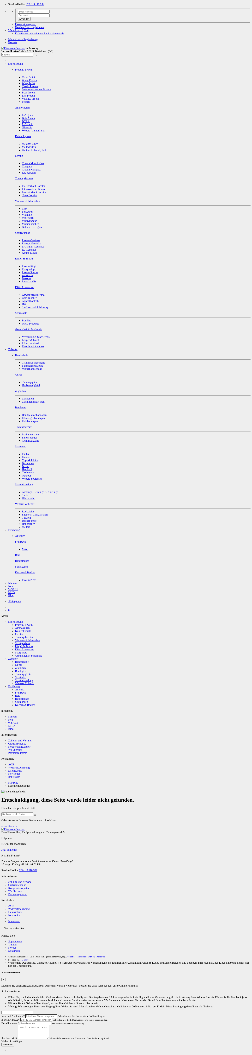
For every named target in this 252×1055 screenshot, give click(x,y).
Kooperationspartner (19, 746)
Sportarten (20, 677)
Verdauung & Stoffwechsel (36, 336)
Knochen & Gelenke (33, 346)
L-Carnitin (27, 124)
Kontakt (12, 42)
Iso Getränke (29, 249)
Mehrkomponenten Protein (36, 89)
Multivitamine (29, 220)
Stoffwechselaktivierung (35, 307)
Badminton (28, 463)
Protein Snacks (30, 272)
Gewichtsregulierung (33, 294)
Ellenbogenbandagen (33, 418)
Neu (10, 586)
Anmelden (24, 19)
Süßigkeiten (21, 701)
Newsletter (14, 773)
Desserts (26, 278)
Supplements (15, 941)
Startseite (13, 782)
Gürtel (18, 664)
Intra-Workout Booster (34, 189)
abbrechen (8, 1044)
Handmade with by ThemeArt (91, 956)
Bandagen (20, 671)
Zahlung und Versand (20, 740)
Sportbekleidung (24, 680)
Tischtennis (28, 472)
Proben (26, 101)
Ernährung (14, 530)
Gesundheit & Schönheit (28, 655)
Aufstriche (27, 275)
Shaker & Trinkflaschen (35, 514)
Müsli (25, 549)
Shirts (25, 495)
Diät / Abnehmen (24, 649)
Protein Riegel (29, 266)
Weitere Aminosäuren (33, 130)
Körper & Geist (30, 340)
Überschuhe (28, 498)
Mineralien (28, 217)
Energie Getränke (31, 243)
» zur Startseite (9, 826)
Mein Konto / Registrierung (23, 39)
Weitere (26, 526)
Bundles (26, 320)
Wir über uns (15, 749)
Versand (71, 956)
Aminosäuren (22, 627)
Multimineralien (30, 224)
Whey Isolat (28, 83)
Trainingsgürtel (30, 382)
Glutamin (27, 127)
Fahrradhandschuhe (32, 365)
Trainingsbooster (24, 637)
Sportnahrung (15, 63)
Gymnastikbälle (30, 440)
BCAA (26, 121)
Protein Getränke (31, 240)
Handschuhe (22, 661)
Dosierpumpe (29, 520)
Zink (24, 208)
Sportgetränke (22, 643)
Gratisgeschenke (17, 743)
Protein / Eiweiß (24, 624)
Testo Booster (29, 195)
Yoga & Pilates (30, 460)
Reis (17, 695)
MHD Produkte (30, 323)
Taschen (26, 517)
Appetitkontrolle (31, 301)
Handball (27, 469)
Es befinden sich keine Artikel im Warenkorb (39, 33)
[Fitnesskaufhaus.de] (13, 48)
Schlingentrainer (31, 434)
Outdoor (26, 475)
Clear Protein (29, 77)
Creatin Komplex (31, 169)
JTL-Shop (24, 959)
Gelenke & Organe (32, 227)
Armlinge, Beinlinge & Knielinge (40, 492)
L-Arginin (27, 115)
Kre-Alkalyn (29, 172)
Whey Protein (29, 80)
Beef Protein (28, 92)
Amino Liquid (29, 252)
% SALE (13, 589)
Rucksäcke (28, 511)
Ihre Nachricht (9, 1038)
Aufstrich (20, 689)
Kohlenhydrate (23, 631)
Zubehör (12, 349)
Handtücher (28, 523)
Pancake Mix (29, 281)
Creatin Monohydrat (33, 163)
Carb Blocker (29, 297)
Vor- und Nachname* (13, 1016)
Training (12, 944)
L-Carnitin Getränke (33, 246)
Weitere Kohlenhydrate (34, 150)
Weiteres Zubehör (24, 683)
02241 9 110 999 (35, 4)
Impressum (14, 776)
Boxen (25, 466)
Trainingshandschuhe (33, 362)
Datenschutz (15, 770)
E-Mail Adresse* (10, 1019)
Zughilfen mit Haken (33, 401)
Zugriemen (28, 398)
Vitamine (27, 214)
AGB (11, 764)
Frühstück (20, 692)
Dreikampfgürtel (31, 385)
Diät (24, 304)
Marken (12, 583)
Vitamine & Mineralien (27, 640)
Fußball (26, 454)
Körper (12, 947)
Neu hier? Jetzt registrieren (29, 27)
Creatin (19, 634)
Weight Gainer (30, 143)
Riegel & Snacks (24, 646)
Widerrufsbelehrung (19, 767)
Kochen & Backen (25, 704)
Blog (11, 595)
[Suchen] (35, 55)
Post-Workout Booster (34, 192)
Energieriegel (29, 269)
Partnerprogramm (17, 752)
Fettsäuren (27, 211)
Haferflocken (22, 698)
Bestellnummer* (10, 1023)
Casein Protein (30, 86)
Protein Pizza (29, 580)
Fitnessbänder (29, 437)
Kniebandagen (30, 421)
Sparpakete (21, 652)
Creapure (27, 166)
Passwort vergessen (25, 24)
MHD (11, 592)
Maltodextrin (29, 146)
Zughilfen (20, 667)
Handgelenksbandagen (34, 415)
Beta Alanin (28, 118)
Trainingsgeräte (23, 674)
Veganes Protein (30, 98)
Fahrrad (26, 457)
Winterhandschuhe (32, 368)
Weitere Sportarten (32, 478)
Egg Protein (28, 95)
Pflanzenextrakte (31, 343)
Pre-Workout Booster (33, 186)
